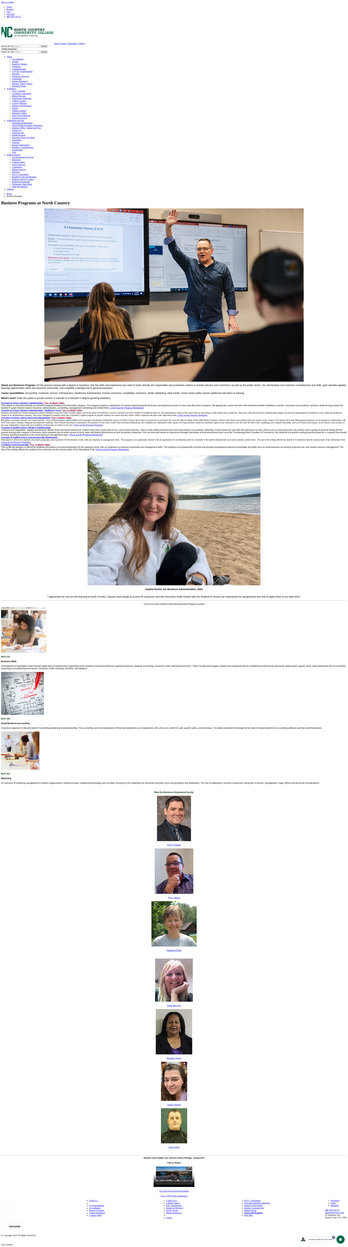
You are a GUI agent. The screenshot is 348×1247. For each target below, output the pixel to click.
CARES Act (171, 1200)
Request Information (20, 145)
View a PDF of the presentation (174, 1196)
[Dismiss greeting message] (333, 1237)
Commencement (19, 69)
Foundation (17, 79)
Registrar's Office (19, 113)
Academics (11, 88)
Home (9, 194)
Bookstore (16, 160)
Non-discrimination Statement (257, 1203)
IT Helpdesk (171, 1215)
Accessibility (94, 1203)
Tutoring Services (19, 118)
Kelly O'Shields (174, 845)
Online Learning (19, 111)
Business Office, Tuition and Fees (26, 128)
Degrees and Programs (21, 106)
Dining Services (19, 169)
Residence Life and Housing (24, 177)
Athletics (10, 189)
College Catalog (19, 101)
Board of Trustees (19, 64)
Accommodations (96, 1205)
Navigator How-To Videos (23, 137)
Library (15, 108)
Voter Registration (19, 187)
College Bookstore (97, 1213)
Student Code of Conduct (23, 179)
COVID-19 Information (22, 71)
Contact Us (17, 130)
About (9, 57)
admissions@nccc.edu (334, 1212)
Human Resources (20, 81)
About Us (93, 1200)
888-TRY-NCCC (14, 17)
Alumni (15, 61)
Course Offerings (19, 103)
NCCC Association (20, 174)
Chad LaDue (174, 1147)
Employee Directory (20, 76)
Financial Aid (18, 133)
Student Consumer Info (254, 1208)
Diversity (16, 74)
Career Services (18, 164)
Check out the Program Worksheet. (127, 408)
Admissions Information (22, 123)
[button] (32, 403)
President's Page (19, 86)
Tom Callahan (174, 898)
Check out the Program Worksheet (88, 425)
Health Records (18, 135)
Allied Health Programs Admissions (27, 125)
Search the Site (7, 46)
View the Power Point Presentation (174, 1191)
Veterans (15, 142)
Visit (8, 12)
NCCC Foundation (252, 1200)
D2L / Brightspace (174, 1205)
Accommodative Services (23, 157)
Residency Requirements (22, 147)
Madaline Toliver (174, 1058)
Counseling (17, 167)
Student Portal (250, 1210)
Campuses (16, 66)
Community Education (21, 98)
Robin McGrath (174, 1005)
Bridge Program (19, 96)
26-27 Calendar (18, 91)
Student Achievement (253, 1205)
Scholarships (17, 150)
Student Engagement (21, 182)
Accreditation (18, 59)
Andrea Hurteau (174, 1105)
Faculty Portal (172, 1210)
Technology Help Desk (22, 184)
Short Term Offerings (21, 115)
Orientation (17, 140)
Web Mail (248, 1215)
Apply (9, 7)
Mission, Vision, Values (22, 84)
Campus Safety (18, 162)
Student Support (13, 155)
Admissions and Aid (15, 120)
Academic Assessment (21, 93)
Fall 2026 (11, 14)
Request (10, 9)
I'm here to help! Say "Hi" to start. (321, 1239)
